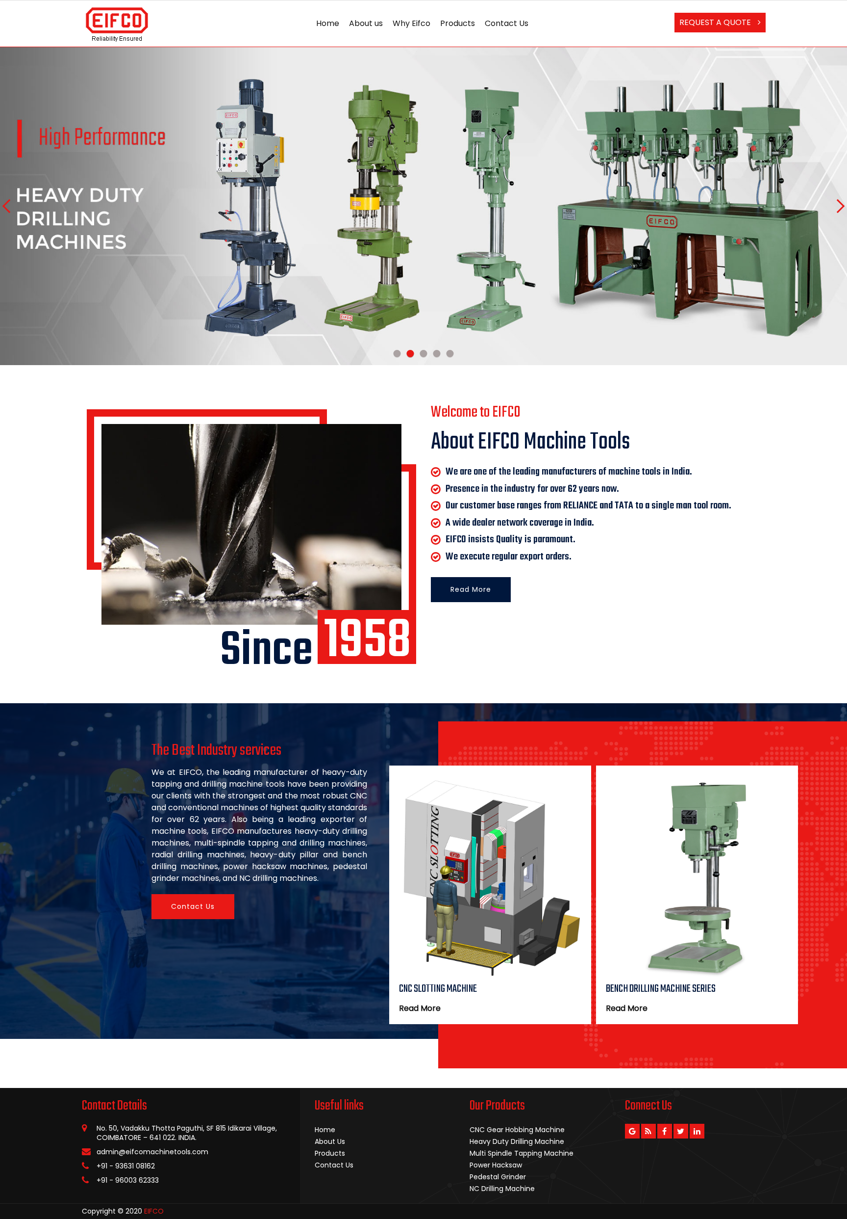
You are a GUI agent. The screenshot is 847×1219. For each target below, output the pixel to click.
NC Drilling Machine (502, 1188)
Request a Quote (716, 22)
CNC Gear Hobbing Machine (517, 1130)
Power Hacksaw (496, 1165)
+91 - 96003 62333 (128, 1180)
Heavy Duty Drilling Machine (517, 1141)
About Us (330, 1141)
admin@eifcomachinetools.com (152, 1152)
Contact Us (506, 23)
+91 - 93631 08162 (126, 1166)
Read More (470, 589)
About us (366, 23)
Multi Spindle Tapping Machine (521, 1153)
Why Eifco (411, 23)
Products (457, 23)
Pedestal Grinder (498, 1177)
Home (327, 23)
